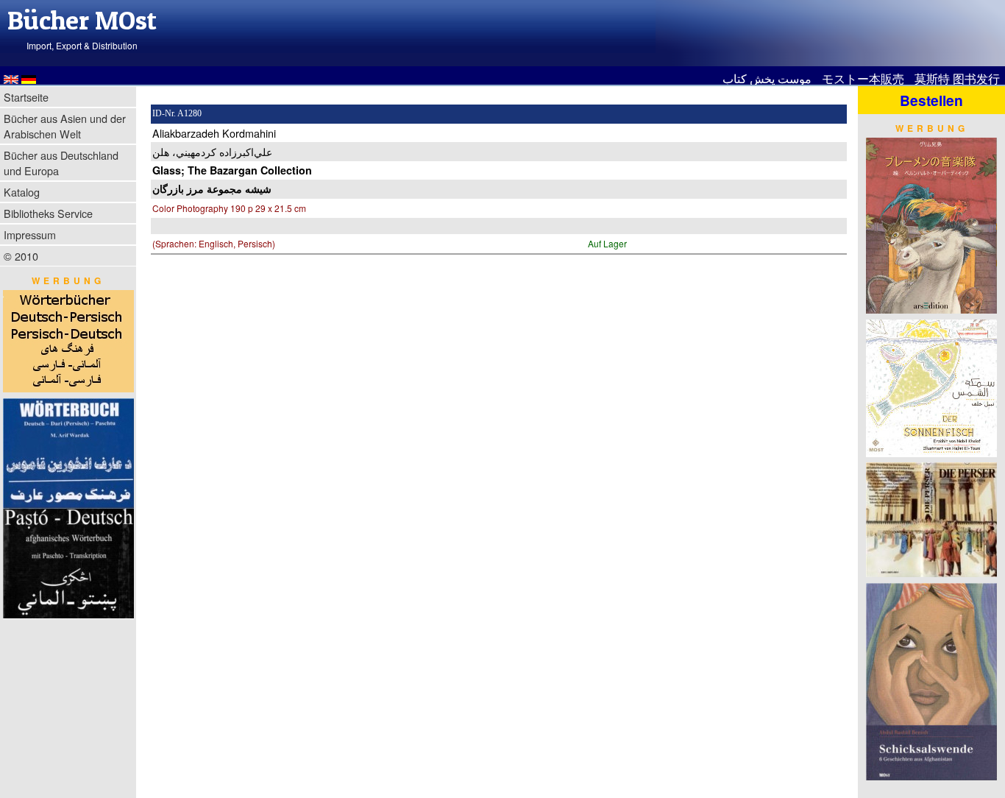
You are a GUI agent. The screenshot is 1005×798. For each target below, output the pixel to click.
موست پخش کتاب (767, 78)
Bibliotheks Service (48, 213)
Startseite (26, 97)
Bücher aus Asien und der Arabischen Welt (65, 125)
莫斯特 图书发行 (957, 78)
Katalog (22, 192)
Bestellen (931, 100)
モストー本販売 (863, 78)
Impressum (30, 234)
